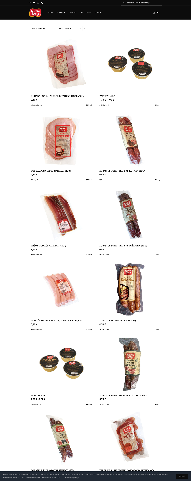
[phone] (42, 3)
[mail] (38, 3)
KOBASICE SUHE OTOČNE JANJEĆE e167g (52, 470)
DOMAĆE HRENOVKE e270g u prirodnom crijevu (56, 320)
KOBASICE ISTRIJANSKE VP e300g (117, 320)
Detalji (90, 105)
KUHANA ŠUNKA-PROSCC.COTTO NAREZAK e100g (57, 96)
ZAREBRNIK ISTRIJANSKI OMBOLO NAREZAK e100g (126, 470)
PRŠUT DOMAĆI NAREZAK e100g (48, 245)
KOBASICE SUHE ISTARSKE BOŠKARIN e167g (123, 245)
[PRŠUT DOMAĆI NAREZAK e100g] (61, 214)
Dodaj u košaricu (37, 105)
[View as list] (84, 28)
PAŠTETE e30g (38, 395)
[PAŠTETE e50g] (130, 64)
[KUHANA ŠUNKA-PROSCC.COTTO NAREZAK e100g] (61, 64)
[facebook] (30, 3)
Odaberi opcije (105, 105)
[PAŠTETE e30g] (61, 364)
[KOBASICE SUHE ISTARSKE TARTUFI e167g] (130, 139)
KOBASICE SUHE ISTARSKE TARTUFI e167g (122, 170)
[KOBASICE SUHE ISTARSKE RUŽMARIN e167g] (130, 364)
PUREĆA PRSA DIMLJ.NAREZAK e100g (51, 170)
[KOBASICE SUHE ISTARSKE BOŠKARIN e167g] (130, 214)
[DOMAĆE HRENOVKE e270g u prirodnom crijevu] (61, 289)
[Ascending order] (54, 28)
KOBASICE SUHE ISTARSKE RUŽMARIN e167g (123, 395)
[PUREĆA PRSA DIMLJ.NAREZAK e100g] (61, 139)
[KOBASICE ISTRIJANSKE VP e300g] (130, 289)
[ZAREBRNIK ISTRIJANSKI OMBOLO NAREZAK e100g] (130, 439)
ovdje (77, 477)
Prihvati (181, 476)
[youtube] (34, 3)
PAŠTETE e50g (107, 96)
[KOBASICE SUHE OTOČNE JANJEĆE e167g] (61, 439)
